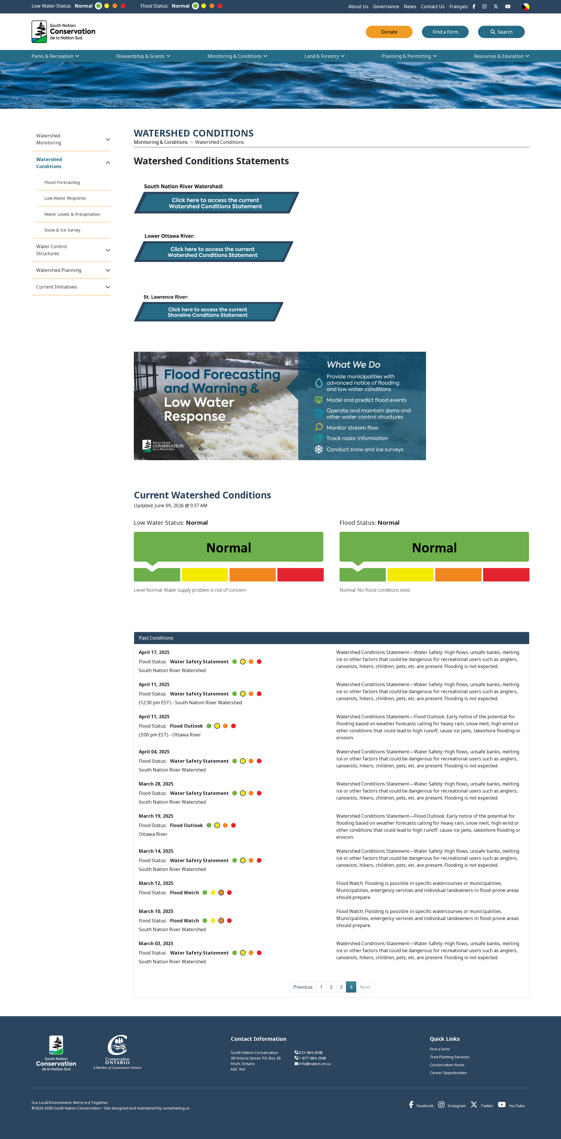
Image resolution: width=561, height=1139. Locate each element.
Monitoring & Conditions (161, 142)
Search (505, 32)
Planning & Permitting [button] (406, 56)
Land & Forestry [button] (321, 56)
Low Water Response (65, 198)
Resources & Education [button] (499, 56)
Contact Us (433, 6)
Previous (303, 987)
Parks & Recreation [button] (52, 56)
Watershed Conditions (49, 163)
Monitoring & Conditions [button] (234, 56)
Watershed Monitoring (48, 139)
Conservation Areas (447, 1064)
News (410, 6)
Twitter (486, 1105)
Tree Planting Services (450, 1056)
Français (458, 6)
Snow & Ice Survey (62, 230)
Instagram (456, 1105)
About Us (358, 6)
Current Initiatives (56, 287)
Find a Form (451, 31)
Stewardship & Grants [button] (140, 56)
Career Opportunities (448, 1072)
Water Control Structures (51, 250)
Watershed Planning (58, 270)
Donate (397, 31)
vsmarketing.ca (176, 1108)
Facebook (425, 1105)
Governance (386, 6)
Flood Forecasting (62, 182)
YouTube (516, 1105)
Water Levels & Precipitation (72, 214)
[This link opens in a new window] (216, 200)
